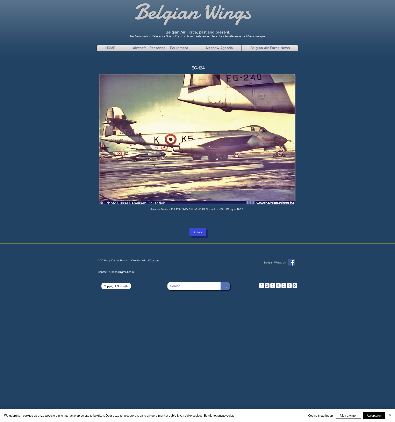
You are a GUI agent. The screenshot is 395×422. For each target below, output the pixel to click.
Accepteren (374, 415)
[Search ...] (225, 286)
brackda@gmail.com (121, 272)
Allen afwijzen (348, 415)
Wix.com (153, 260)
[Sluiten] (390, 415)
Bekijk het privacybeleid (219, 415)
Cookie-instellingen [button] (320, 415)
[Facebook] (291, 262)
